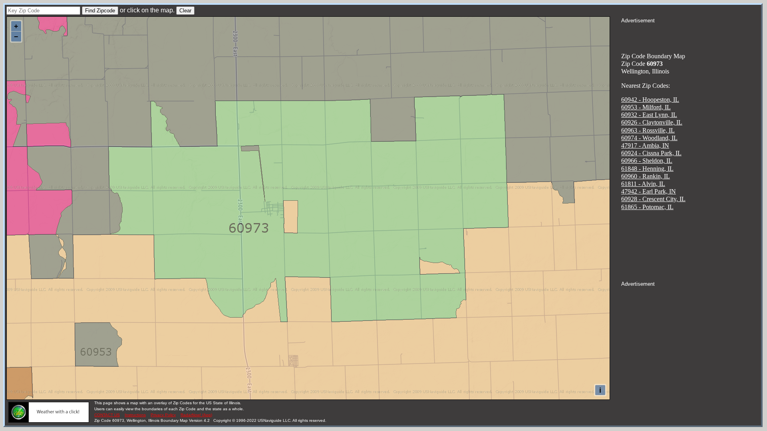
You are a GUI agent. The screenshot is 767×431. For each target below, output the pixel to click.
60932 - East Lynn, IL (649, 114)
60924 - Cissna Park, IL (651, 153)
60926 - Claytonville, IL (651, 122)
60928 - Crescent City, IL (653, 199)
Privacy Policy (163, 415)
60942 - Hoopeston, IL (650, 99)
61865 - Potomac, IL (647, 207)
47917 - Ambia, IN (645, 145)
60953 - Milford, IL (646, 107)
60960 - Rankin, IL (645, 176)
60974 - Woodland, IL (649, 137)
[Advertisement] (691, 34)
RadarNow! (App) (196, 415)
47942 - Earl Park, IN (648, 191)
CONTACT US (107, 415)
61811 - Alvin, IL (643, 183)
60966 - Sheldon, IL (646, 160)
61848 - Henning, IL (647, 168)
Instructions (135, 415)
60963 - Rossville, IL (648, 130)
